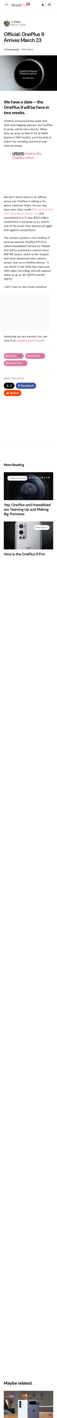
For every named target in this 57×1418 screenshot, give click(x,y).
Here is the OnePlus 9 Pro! (26, 155)
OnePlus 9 (36, 355)
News (11, 1396)
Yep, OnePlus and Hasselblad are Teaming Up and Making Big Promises (27, 509)
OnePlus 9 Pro (16, 363)
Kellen (17, 21)
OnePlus (15, 355)
